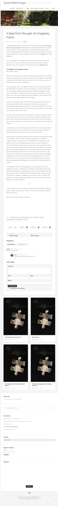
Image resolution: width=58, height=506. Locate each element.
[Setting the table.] (46, 479)
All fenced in (35, 337)
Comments (12, 244)
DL (11, 249)
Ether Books (43, 65)
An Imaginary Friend (24, 217)
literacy (41, 217)
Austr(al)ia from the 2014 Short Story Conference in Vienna (18, 421)
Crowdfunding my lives (10, 429)
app (31, 217)
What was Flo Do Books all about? (12, 418)
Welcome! (12, 8)
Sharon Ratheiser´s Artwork (37, 8)
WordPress (28, 498)
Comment (10, 266)
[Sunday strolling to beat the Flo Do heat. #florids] (29, 469)
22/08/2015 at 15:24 (22, 254)
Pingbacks (23, 244)
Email (32, 275)
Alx (37, 498)
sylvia (21, 41)
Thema (25, 219)
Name (9, 275)
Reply (12, 252)
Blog (28, 8)
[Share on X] (12, 227)
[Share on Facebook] (23, 227)
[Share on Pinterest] (35, 227)
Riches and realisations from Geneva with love (42, 384)
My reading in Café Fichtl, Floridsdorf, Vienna (15, 384)
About (46, 8)
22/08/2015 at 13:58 (17, 249)
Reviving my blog (8, 424)
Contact (53, 8)
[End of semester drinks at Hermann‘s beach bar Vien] (46, 469)
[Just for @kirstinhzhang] (29, 479)
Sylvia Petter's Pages (15, 2)
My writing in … (20, 8)
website (42, 54)
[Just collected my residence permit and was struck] (12, 469)
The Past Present (19, 219)
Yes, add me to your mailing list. (17, 288)
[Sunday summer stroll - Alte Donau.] (12, 479)
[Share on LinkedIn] (46, 227)
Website (10, 280)
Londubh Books (10, 219)
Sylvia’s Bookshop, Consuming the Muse (13, 399)
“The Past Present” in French (13, 337)
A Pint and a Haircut (14, 217)
